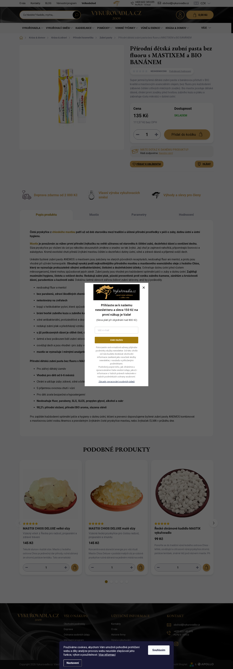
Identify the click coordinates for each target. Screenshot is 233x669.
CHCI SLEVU (116, 340)
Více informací (106, 654)
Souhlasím (158, 650)
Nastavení (73, 663)
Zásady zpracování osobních (117, 381)
